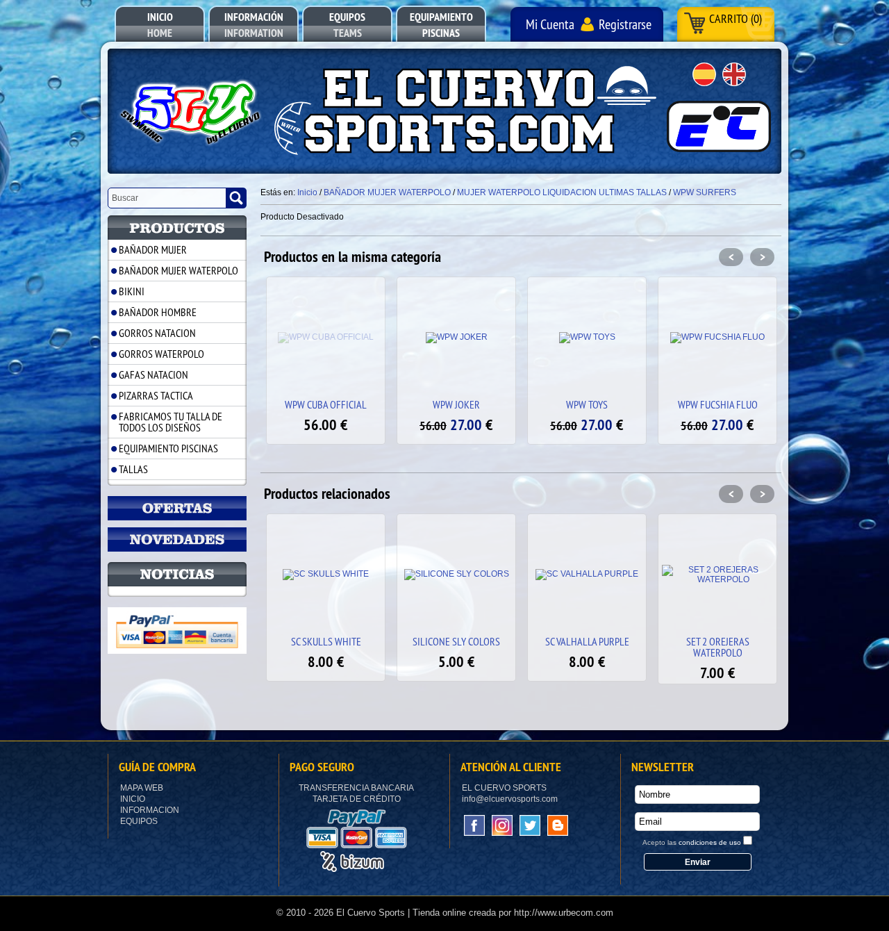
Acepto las (691, 842)
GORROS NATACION (157, 333)
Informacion (149, 810)
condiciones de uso (710, 842)
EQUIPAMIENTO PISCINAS (168, 448)
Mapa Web (141, 788)
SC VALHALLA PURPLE (587, 641)
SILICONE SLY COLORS (456, 641)
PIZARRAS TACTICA (156, 395)
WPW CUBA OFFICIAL (326, 404)
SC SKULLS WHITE (326, 641)
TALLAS (133, 469)
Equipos (139, 821)
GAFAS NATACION (153, 374)
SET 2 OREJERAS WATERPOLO (717, 646)
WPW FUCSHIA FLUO (718, 404)
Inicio (132, 799)
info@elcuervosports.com (510, 799)
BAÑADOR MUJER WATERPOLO (178, 270)
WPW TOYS (587, 404)
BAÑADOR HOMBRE (158, 312)
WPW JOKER (456, 404)
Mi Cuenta (550, 24)
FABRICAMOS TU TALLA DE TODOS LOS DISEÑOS (170, 421)
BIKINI (131, 291)
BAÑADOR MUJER (153, 249)
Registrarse (625, 24)
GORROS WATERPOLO (161, 354)
